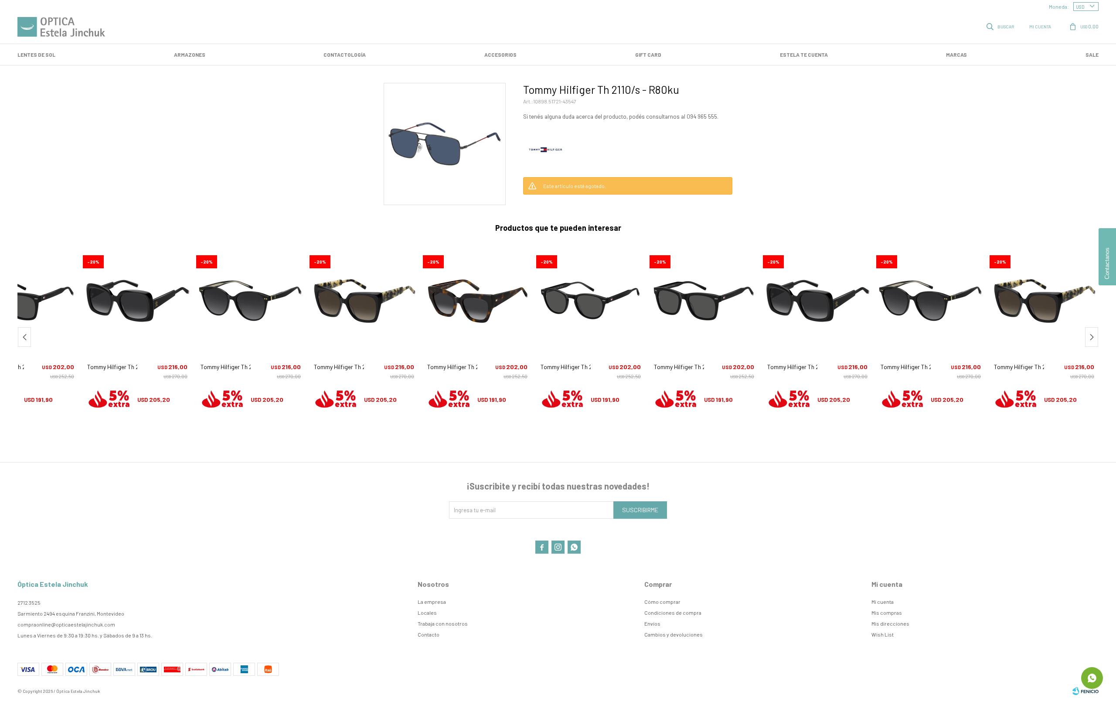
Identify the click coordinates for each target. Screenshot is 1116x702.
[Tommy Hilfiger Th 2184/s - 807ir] (704, 301)
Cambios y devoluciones (673, 634)
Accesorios (500, 54)
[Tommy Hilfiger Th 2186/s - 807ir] (590, 301)
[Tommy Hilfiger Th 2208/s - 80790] (137, 301)
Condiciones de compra (672, 613)
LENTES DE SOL (36, 54)
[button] (1001, 26)
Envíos (652, 623)
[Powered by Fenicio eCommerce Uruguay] (1085, 691)
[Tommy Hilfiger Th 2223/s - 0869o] (477, 301)
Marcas (956, 54)
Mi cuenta (882, 602)
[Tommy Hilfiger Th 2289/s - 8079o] (250, 301)
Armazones (189, 54)
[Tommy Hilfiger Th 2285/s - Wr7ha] (364, 301)
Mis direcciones (890, 623)
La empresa (432, 602)
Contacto (428, 634)
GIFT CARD (648, 54)
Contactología (344, 54)
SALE (1092, 54)
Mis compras (886, 613)
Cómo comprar (662, 602)
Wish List (882, 634)
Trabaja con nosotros (443, 623)
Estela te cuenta (804, 54)
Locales (427, 613)
